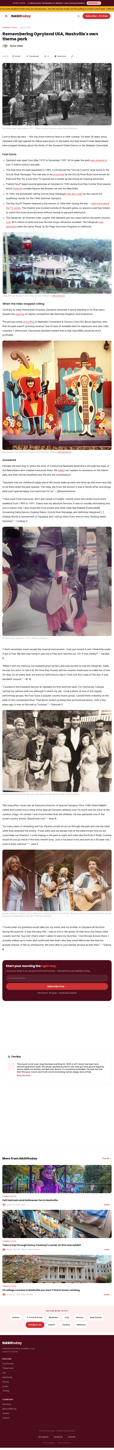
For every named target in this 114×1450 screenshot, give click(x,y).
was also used (74, 193)
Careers (5, 1413)
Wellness (81, 1324)
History (79, 1317)
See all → (107, 1158)
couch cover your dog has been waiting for (43, 1064)
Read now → (93, 3)
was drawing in (98, 160)
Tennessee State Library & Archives (62, 128)
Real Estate (96, 1317)
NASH (21, 16)
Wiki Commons (58, 296)
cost (8, 222)
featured (18, 188)
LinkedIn (71, 1437)
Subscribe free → (57, 986)
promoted (58, 174)
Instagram (43, 1437)
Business (53, 1317)
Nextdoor (61, 56)
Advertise (6, 1404)
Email (17, 56)
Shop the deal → (24, 1075)
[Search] (78, 16)
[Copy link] (72, 56)
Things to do (9, 27)
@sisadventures (64, 452)
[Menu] (6, 16)
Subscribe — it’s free (96, 16)
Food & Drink (8, 1363)
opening (19, 314)
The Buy (66, 1324)
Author (15, 1317)
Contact (6, 1418)
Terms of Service (64, 1443)
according (28, 321)
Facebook (34, 56)
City (67, 1317)
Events (51, 1324)
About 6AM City (9, 1409)
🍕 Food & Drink (34, 1317)
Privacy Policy (48, 1443)
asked (61, 470)
